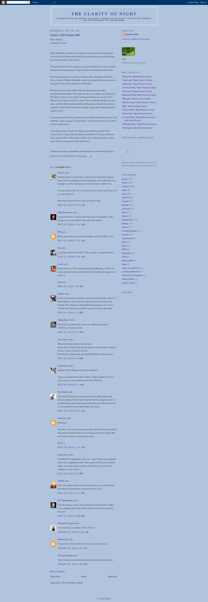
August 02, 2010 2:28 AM (72, 548)
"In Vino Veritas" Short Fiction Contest (139, 87)
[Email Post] (89, 156)
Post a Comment (57, 571)
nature (124, 215)
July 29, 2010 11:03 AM (71, 224)
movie (124, 241)
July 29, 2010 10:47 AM (71, 204)
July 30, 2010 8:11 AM (71, 384)
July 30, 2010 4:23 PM (70, 473)
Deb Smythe (63, 391)
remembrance (128, 219)
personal (125, 197)
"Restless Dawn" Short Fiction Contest (139, 102)
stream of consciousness (132, 275)
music (124, 245)
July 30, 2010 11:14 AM (71, 447)
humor (125, 226)
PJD (59, 231)
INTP (124, 249)
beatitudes (126, 253)
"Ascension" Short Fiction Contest (137, 91)
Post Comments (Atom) (72, 582)
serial (124, 190)
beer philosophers (129, 230)
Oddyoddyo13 (64, 319)
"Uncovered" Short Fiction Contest (137, 80)
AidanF (61, 480)
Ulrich (124, 256)
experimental (127, 238)
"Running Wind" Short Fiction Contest (139, 94)
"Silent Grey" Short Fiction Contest (137, 113)
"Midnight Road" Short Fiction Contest (139, 124)
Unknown (62, 418)
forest (124, 212)
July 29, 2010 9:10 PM (70, 358)
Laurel (60, 263)
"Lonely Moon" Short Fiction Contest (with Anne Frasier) (138, 119)
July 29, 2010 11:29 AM (71, 256)
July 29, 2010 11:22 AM (71, 240)
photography (127, 260)
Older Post (112, 576)
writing (125, 223)
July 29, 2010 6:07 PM (70, 332)
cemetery (126, 208)
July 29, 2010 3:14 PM (70, 312)
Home (84, 576)
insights (125, 201)
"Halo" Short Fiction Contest (134, 106)
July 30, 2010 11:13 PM (71, 493)
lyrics (124, 193)
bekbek (61, 293)
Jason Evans (132, 34)
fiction (125, 182)
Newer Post (55, 576)
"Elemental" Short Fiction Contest (137, 76)
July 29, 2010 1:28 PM (70, 286)
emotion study (128, 282)
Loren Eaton (63, 365)
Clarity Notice (128, 278)
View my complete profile (136, 39)
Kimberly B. (63, 539)
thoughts (126, 204)
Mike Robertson (65, 212)
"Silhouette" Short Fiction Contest (137, 83)
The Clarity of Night (104, 13)
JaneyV (61, 172)
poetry (125, 178)
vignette (125, 186)
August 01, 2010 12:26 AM (73, 531)
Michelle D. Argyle (66, 523)
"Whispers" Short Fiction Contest (136, 98)
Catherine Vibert (65, 555)
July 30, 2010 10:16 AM (71, 410)
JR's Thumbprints (65, 500)
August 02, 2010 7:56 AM (72, 564)
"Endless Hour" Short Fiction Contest (138, 109)
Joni (59, 247)
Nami (124, 264)
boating (125, 234)
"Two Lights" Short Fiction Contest (137, 127)
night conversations (130, 267)
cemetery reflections (130, 271)
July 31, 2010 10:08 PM (71, 515)
